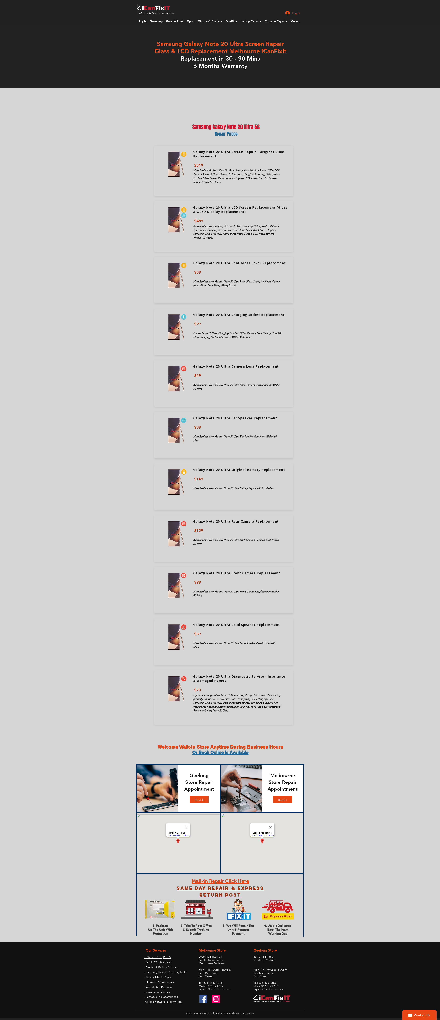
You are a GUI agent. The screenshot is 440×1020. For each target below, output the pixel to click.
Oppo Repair (166, 981)
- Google (149, 986)
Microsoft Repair (168, 996)
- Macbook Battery (155, 967)
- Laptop (149, 996)
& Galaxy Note (177, 972)
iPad (158, 957)
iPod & (167, 957)
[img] (157, 788)
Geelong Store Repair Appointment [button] (199, 782)
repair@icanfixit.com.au (214, 989)
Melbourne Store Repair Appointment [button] (283, 782)
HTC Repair (166, 986)
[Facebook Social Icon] (203, 999)
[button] (276, 21)
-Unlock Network (154, 1001)
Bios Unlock (174, 1001)
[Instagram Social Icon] (216, 999)
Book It (199, 799)
